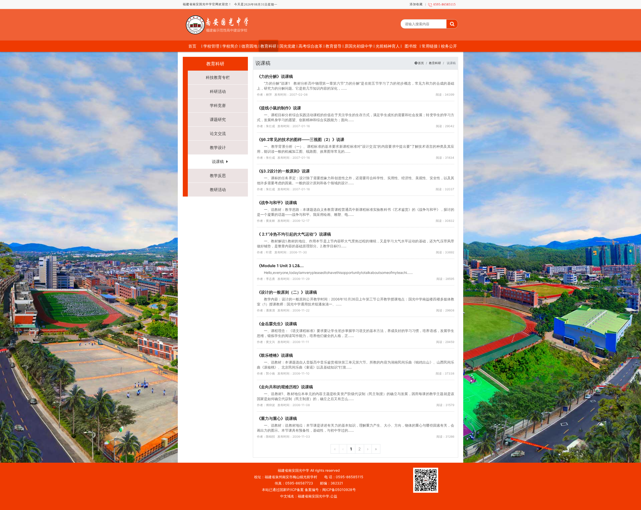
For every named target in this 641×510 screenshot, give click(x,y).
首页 (421, 63)
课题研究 (218, 119)
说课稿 (218, 161)
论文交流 (218, 133)
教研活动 (218, 189)
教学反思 (218, 175)
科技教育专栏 (218, 77)
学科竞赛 (218, 105)
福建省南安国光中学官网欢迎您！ (207, 4)
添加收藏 (416, 4)
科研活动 (218, 91)
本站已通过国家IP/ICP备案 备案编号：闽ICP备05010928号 (309, 489)
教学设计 (218, 147)
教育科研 (435, 63)
